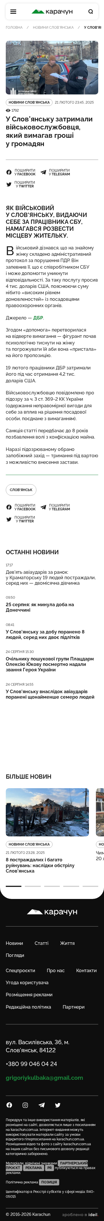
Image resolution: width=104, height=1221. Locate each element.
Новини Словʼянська (53, 27)
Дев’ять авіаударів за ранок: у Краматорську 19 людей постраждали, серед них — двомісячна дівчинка (51, 577)
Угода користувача (27, 982)
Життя (67, 943)
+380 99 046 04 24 (31, 1064)
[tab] (13, 886)
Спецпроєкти (20, 970)
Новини (14, 943)
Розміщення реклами (29, 994)
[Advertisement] (52, 732)
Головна (14, 27)
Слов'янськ (21, 490)
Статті (42, 943)
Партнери (74, 1007)
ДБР (38, 318)
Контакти (86, 970)
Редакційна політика (28, 1007)
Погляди (15, 955)
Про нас (56, 970)
